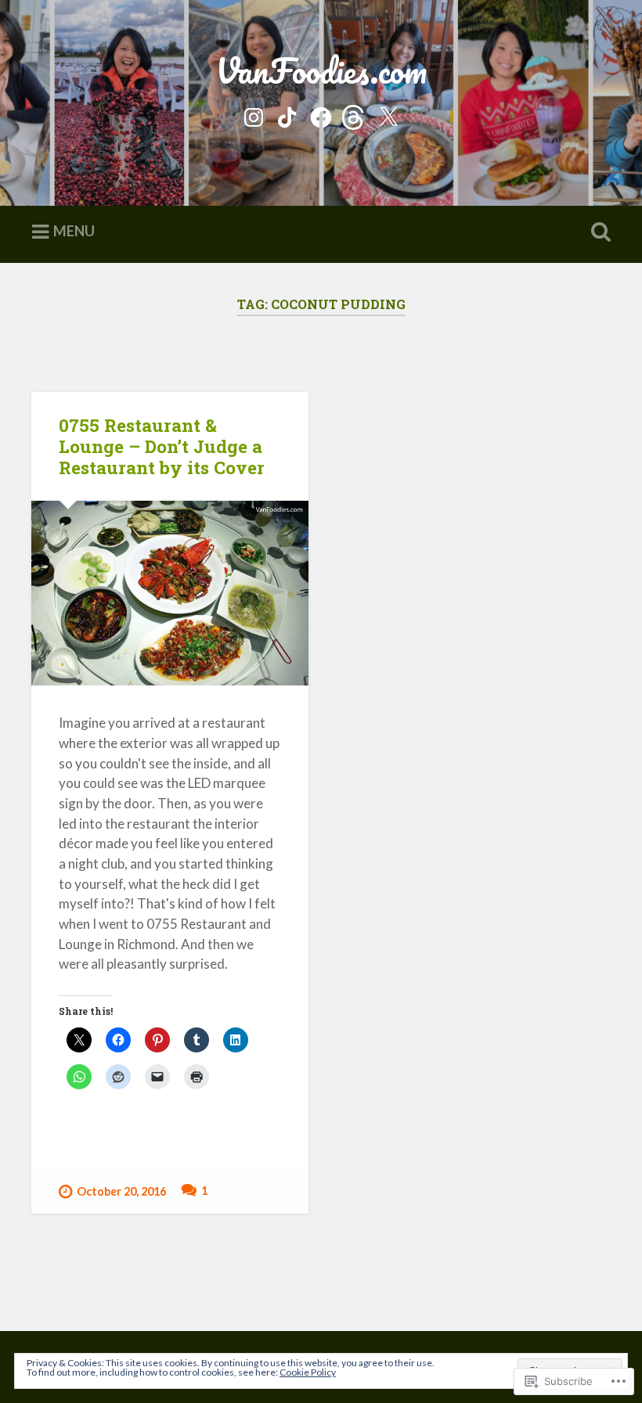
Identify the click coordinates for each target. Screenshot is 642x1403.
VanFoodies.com (321, 70)
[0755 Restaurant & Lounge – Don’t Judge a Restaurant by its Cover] (169, 593)
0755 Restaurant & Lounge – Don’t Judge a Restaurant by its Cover (162, 446)
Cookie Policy (308, 1372)
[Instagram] (253, 114)
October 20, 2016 (121, 1191)
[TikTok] (287, 114)
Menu (74, 231)
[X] (388, 114)
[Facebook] (321, 114)
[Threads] (354, 114)
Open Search (597, 232)
